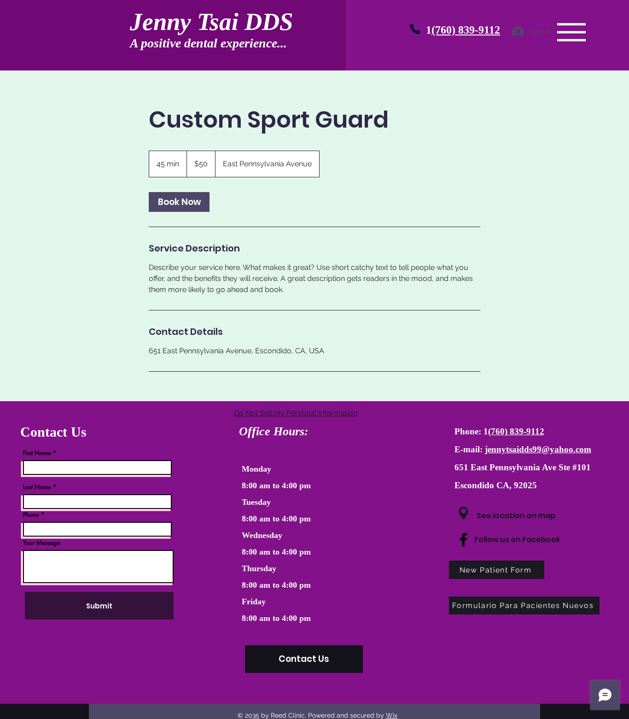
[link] (179, 202)
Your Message (41, 543)
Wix (391, 715)
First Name (37, 453)
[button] (571, 32)
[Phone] (415, 29)
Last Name (37, 487)
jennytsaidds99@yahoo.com (538, 449)
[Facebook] (463, 540)
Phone (31, 515)
